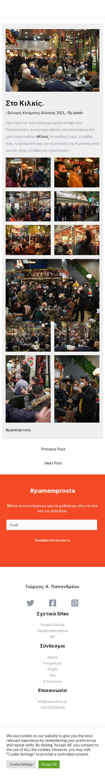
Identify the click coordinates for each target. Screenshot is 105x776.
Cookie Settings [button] (21, 764)
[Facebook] (52, 603)
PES (52, 637)
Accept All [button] (49, 764)
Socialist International (52, 631)
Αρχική (52, 657)
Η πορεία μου (52, 663)
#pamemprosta (18, 430)
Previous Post (53, 449)
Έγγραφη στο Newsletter (53, 540)
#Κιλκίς (43, 136)
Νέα (53, 675)
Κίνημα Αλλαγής (52, 625)
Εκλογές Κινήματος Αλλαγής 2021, (36, 113)
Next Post (53, 463)
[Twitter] (30, 603)
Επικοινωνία (52, 681)
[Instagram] (75, 603)
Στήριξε (52, 669)
